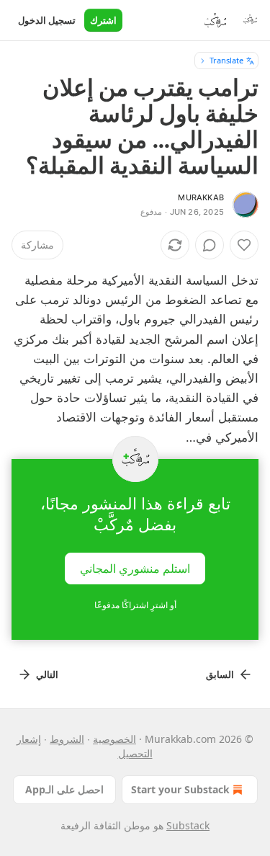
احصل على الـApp (64, 789)
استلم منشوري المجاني (135, 568)
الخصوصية (114, 739)
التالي (47, 674)
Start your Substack (180, 789)
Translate (226, 60)
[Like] (244, 245)
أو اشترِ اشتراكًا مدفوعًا (135, 605)
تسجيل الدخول (47, 20)
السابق (220, 674)
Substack (188, 825)
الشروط (67, 739)
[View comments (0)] (209, 245)
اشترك (103, 20)
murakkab (201, 197)
